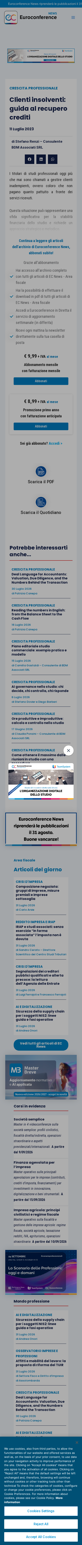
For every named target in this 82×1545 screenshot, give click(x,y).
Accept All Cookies (41, 1537)
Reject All (41, 1524)
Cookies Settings (40, 1511)
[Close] (77, 1442)
